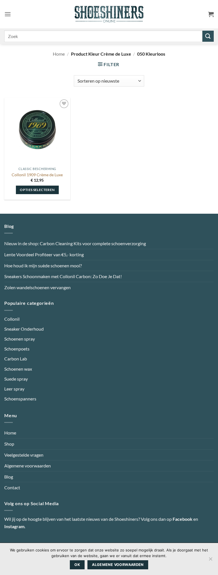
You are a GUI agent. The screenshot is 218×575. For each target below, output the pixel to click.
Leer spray (14, 388)
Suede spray (16, 378)
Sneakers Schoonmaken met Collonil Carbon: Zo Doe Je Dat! (63, 276)
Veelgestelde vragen (23, 455)
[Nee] (210, 560)
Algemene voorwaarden (27, 465)
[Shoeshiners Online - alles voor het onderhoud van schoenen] (109, 14)
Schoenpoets (17, 348)
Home (59, 53)
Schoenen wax (18, 369)
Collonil (12, 319)
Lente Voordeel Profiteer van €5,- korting (44, 254)
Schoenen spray (19, 338)
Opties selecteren (37, 190)
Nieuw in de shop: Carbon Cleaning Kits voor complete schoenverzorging (75, 243)
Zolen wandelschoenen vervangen (37, 287)
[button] (7, 14)
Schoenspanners (20, 398)
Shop (9, 443)
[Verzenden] (208, 36)
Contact (12, 487)
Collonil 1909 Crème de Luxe (37, 174)
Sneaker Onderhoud (24, 328)
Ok (77, 565)
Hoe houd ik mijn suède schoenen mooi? (43, 265)
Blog (8, 476)
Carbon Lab (15, 358)
